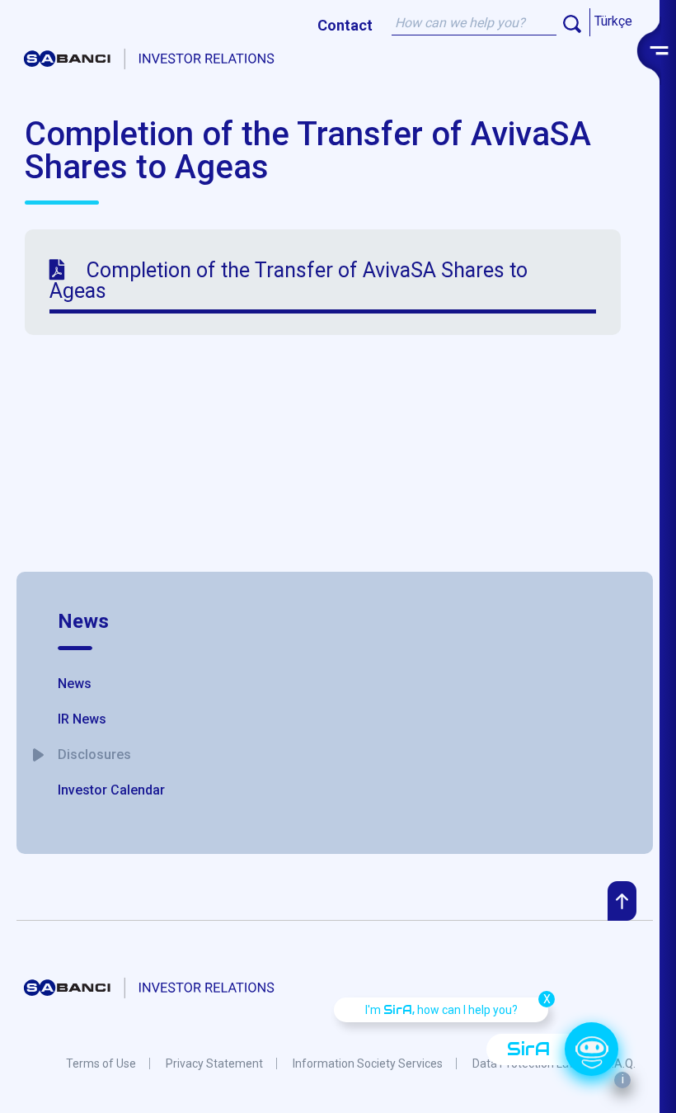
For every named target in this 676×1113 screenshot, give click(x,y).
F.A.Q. (622, 1063)
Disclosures (94, 754)
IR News (82, 719)
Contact (345, 25)
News (83, 621)
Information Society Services (368, 1063)
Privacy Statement (214, 1063)
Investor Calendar (111, 790)
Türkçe (613, 21)
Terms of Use (101, 1063)
